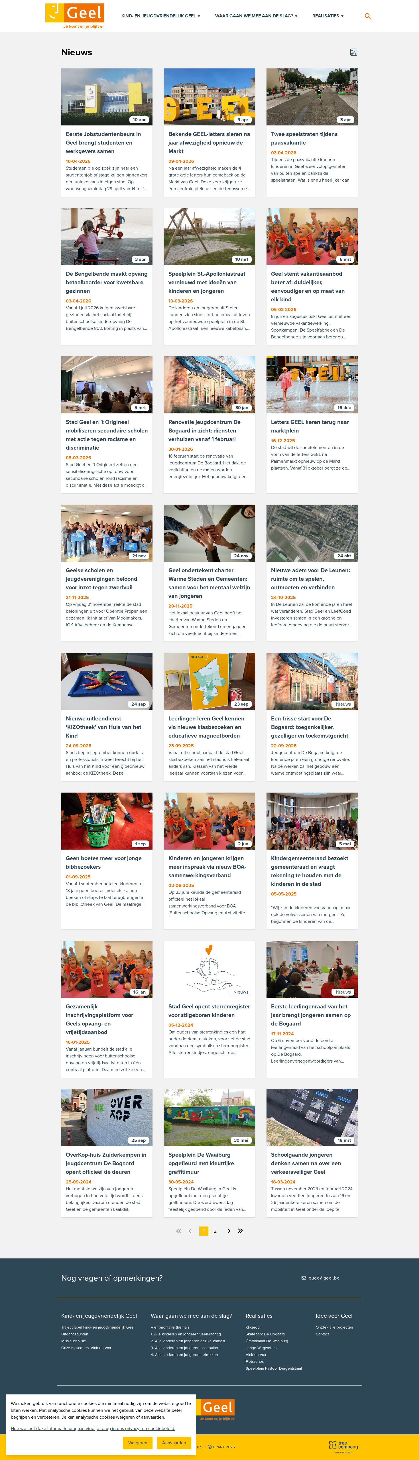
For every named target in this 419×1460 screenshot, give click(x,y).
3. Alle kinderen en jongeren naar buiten (185, 1348)
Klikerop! (253, 1327)
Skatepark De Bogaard (265, 1334)
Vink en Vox (256, 1355)
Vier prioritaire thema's (170, 1327)
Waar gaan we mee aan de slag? (254, 16)
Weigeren (137, 1443)
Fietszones (255, 1361)
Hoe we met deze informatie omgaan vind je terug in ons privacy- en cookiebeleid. (93, 1428)
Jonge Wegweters (261, 1348)
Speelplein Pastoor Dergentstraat (274, 1368)
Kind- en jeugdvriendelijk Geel (159, 16)
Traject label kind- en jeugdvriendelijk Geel (98, 1327)
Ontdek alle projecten (334, 1327)
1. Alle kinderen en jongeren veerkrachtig (186, 1334)
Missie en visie (73, 1341)
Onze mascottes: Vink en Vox (86, 1348)
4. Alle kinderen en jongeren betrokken (184, 1355)
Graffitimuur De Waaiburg (267, 1341)
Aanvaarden (174, 1443)
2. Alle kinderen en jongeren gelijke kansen (188, 1341)
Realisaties (326, 16)
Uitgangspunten (74, 1334)
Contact (322, 1334)
